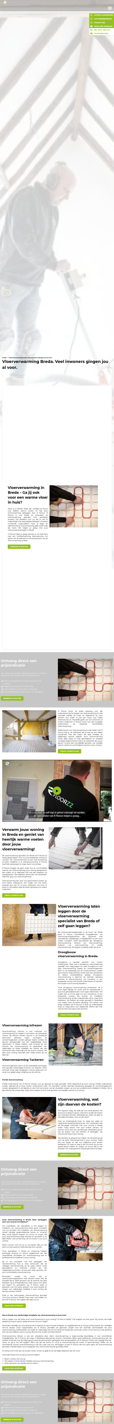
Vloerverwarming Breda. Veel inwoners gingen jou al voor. (30, 357)
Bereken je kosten (19, 547)
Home (4, 357)
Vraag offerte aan (69, 751)
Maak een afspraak (14, 1306)
